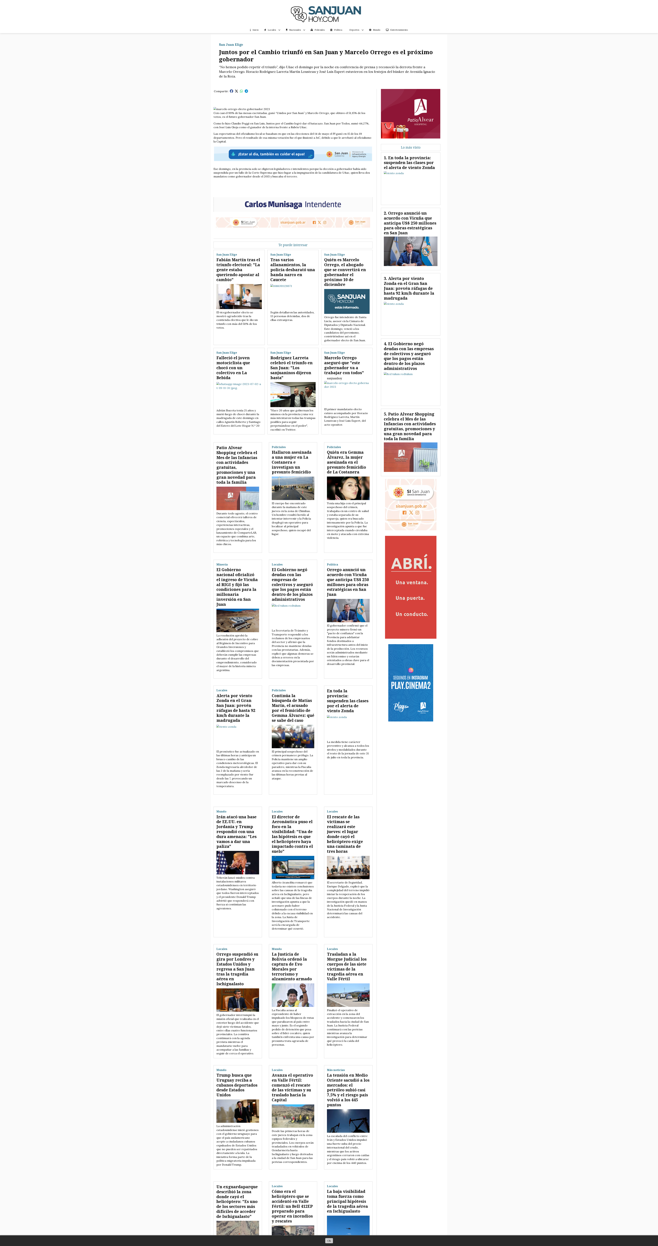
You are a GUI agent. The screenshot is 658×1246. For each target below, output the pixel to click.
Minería (222, 564)
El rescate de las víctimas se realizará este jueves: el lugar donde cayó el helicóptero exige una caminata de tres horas (345, 834)
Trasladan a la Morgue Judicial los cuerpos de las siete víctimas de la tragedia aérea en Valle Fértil (347, 966)
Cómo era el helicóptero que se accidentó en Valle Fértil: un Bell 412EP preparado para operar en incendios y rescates (292, 1206)
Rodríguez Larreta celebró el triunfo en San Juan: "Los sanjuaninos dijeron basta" (291, 367)
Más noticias (336, 1070)
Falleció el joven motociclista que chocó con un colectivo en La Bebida (233, 367)
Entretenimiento (399, 29)
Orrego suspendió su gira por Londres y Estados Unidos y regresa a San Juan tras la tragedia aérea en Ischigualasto (237, 968)
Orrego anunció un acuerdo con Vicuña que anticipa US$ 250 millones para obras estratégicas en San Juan (348, 582)
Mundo (376, 29)
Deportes (354, 29)
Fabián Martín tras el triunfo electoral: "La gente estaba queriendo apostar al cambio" (238, 269)
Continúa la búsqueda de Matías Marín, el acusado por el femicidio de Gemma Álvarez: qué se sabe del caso (293, 708)
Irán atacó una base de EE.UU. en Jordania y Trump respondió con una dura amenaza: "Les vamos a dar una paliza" (236, 831)
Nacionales (295, 29)
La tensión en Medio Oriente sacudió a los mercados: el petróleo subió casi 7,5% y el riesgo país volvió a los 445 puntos (348, 1089)
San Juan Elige (231, 45)
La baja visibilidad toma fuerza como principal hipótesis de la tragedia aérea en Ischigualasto (347, 1201)
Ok (329, 1240)
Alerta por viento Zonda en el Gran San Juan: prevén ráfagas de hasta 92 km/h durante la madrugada (235, 708)
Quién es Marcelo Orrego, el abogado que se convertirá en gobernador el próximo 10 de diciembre (345, 272)
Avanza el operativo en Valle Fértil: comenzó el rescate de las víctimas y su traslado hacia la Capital (292, 1087)
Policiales (320, 29)
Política (338, 29)
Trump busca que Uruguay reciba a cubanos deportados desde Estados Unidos (236, 1085)
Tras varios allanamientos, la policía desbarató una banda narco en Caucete (292, 269)
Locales (272, 29)
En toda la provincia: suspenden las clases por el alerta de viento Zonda (347, 700)
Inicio (256, 29)
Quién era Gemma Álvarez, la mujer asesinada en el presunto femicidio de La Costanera (346, 462)
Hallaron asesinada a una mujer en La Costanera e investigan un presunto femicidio (292, 462)
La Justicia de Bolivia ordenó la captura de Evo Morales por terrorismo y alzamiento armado (292, 966)
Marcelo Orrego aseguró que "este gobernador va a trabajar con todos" (344, 365)
